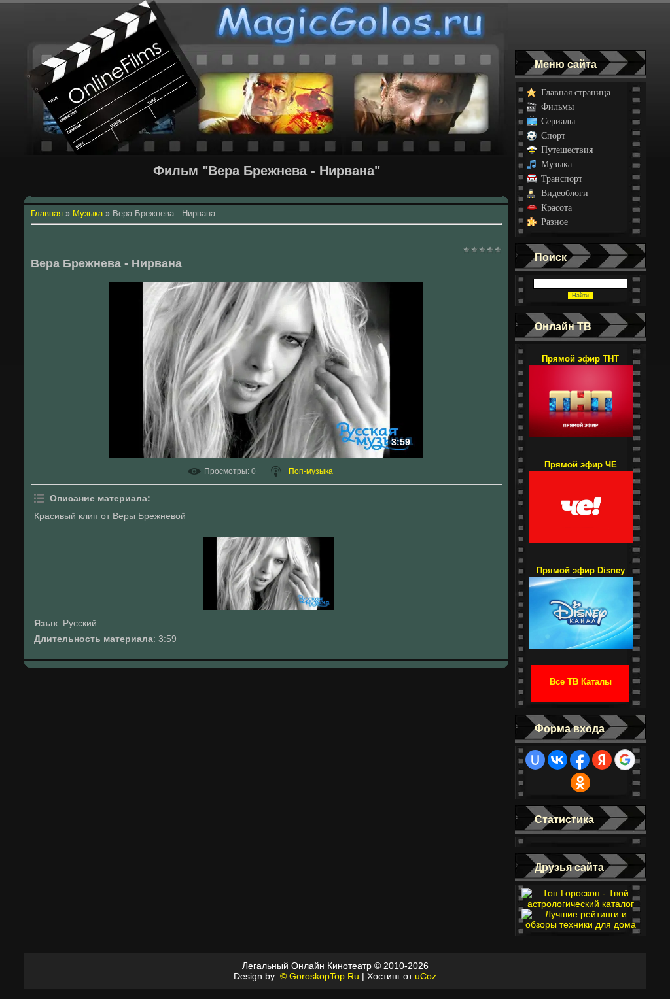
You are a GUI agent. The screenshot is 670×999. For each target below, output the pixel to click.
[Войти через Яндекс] (602, 760)
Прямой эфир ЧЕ (580, 464)
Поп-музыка (311, 471)
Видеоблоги (564, 193)
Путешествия (567, 150)
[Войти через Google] (624, 759)
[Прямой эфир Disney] (581, 606)
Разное (554, 222)
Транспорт (561, 179)
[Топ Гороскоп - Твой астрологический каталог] (580, 903)
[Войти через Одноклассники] (580, 782)
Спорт (553, 136)
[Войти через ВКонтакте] (557, 760)
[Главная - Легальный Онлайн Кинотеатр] (266, 25)
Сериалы (558, 121)
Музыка (556, 164)
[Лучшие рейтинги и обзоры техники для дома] (580, 924)
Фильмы (557, 107)
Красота (556, 207)
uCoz (425, 976)
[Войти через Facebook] (580, 760)
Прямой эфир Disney (581, 570)
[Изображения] (268, 573)
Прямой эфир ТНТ (580, 359)
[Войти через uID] (535, 760)
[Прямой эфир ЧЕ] (581, 500)
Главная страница (575, 92)
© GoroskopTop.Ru (319, 976)
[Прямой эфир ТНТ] (581, 394)
